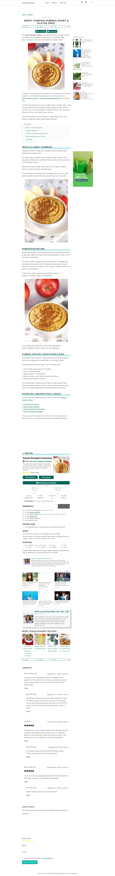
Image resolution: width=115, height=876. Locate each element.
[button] (23, 473)
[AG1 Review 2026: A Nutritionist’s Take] (77, 43)
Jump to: (28, 124)
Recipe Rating (26, 838)
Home (24, 14)
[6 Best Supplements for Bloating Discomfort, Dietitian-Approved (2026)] (77, 96)
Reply (26, 688)
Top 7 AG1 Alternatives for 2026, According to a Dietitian (87, 84)
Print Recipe (53, 31)
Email (24, 852)
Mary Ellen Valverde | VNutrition (41, 461)
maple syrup (33, 516)
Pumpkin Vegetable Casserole (49, 98)
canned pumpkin (34, 512)
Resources (63, 3)
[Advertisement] (83, 22)
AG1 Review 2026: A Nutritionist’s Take (87, 41)
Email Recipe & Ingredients (47, 483)
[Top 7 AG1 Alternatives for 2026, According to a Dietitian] (77, 86)
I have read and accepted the (38, 858)
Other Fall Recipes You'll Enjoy (35, 136)
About (47, 3)
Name (24, 845)
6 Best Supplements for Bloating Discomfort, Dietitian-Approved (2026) (87, 95)
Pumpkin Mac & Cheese (30, 98)
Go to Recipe (41, 31)
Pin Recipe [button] (47, 477)
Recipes (54, 3)
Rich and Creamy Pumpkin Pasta (34, 409)
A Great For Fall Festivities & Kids (36, 133)
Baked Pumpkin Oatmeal (31, 407)
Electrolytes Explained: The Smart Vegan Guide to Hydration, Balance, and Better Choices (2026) (82, 54)
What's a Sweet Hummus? (34, 127)
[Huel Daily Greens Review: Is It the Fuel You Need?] (77, 76)
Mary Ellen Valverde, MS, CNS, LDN (52, 611)
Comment (25, 814)
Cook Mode (29, 501)
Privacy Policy (48, 858)
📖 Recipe (29, 139)
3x (67, 506)
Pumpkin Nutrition (31, 130)
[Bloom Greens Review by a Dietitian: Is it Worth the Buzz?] (77, 66)
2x (63, 506)
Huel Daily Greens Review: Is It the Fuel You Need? (87, 74)
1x (59, 506)
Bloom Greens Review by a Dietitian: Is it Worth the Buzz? (87, 64)
